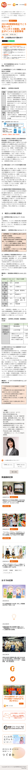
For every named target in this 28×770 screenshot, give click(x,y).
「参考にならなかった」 (20, 465)
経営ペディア (20, 12)
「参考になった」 (8, 465)
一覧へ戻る (14, 472)
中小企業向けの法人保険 (8, 12)
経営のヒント (5, 14)
